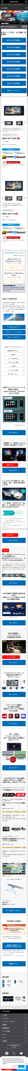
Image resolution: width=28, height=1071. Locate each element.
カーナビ (12, 4)
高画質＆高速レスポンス (13, 350)
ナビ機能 (13, 366)
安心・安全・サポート (13, 373)
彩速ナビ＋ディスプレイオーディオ (13, 346)
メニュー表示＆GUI (13, 358)
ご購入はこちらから (14, 267)
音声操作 (13, 354)
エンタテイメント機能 (13, 362)
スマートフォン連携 (13, 370)
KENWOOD (3, 4)
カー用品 (8, 4)
